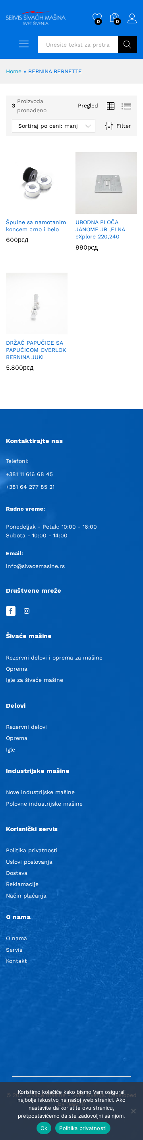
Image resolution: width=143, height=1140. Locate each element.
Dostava (16, 873)
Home (13, 71)
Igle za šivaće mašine (34, 680)
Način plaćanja (26, 895)
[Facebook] (10, 611)
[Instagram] (26, 611)
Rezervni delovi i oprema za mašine (54, 657)
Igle (10, 749)
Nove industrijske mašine (40, 792)
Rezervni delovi (26, 727)
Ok (44, 1128)
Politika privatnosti (32, 850)
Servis (14, 950)
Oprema (16, 669)
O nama (16, 938)
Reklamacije (22, 884)
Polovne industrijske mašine (44, 803)
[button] (28, 209)
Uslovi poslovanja (29, 862)
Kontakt (16, 961)
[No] (133, 1111)
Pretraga (127, 44)
